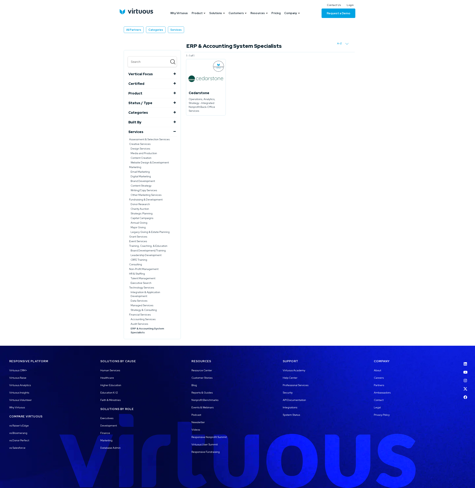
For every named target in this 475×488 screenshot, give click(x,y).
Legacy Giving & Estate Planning (150, 232)
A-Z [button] (339, 43)
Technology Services (141, 287)
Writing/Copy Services (144, 190)
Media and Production (144, 153)
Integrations (290, 407)
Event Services (138, 241)
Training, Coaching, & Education (148, 246)
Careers (379, 377)
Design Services (140, 148)
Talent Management (143, 278)
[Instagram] (465, 378)
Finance (105, 433)
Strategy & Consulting (144, 310)
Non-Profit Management (143, 269)
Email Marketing (140, 171)
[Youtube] (465, 370)
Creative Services (139, 144)
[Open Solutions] (224, 13)
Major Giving (138, 227)
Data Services (139, 300)
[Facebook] (465, 395)
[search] (152, 61)
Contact (379, 400)
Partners (379, 385)
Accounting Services (143, 319)
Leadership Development (146, 255)
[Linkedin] (465, 361)
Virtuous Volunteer (20, 400)
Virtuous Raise (17, 377)
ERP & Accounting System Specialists (147, 330)
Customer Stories (201, 377)
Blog (194, 385)
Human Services (110, 370)
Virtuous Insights (19, 392)
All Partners (133, 29)
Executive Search (141, 283)
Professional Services (295, 385)
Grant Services (138, 236)
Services (176, 29)
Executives (106, 418)
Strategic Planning (142, 213)
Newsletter (198, 422)
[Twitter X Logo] (465, 387)
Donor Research (140, 204)
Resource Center (201, 370)
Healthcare (107, 377)
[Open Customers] (246, 13)
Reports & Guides (202, 392)
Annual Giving (139, 222)
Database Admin (110, 447)
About (377, 370)
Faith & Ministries (110, 400)
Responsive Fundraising (205, 452)
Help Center (290, 377)
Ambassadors (382, 392)
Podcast (196, 414)
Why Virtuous (17, 407)
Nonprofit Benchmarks (204, 400)
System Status (291, 414)
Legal (377, 407)
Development (108, 425)
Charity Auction (140, 208)
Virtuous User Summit (204, 444)
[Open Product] (205, 13)
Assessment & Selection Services (149, 139)
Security (288, 392)
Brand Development (143, 181)
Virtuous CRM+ (18, 370)
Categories (155, 29)
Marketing (135, 167)
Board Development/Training (148, 250)
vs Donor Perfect (19, 440)
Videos (195, 429)
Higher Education (110, 385)
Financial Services (140, 314)
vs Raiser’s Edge (19, 425)
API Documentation (294, 400)
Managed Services (142, 305)
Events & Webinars (202, 407)
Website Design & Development (150, 162)
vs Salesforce (17, 447)
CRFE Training (139, 259)
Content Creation (141, 158)
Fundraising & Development (146, 199)
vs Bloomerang (18, 433)
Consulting (135, 264)
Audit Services (139, 324)
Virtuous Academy (294, 370)
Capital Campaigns (142, 218)
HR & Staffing (137, 273)
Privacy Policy (382, 414)
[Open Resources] (267, 13)
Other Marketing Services (146, 195)
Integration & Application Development (145, 294)
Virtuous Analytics (20, 385)
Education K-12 (109, 392)
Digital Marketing (141, 176)
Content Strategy (141, 185)
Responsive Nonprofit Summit (209, 437)
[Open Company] (299, 13)
